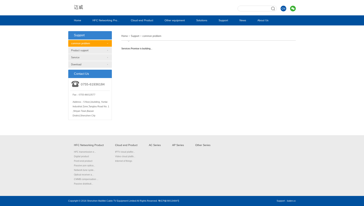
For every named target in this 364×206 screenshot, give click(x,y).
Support (223, 20)
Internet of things (123, 161)
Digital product (81, 156)
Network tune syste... (84, 170)
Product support (80, 50)
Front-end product (83, 161)
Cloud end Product (142, 20)
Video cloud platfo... (125, 156)
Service (75, 57)
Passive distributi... (83, 183)
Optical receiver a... (84, 174)
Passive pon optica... (84, 165)
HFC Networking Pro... (106, 20)
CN (283, 8)
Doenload (76, 64)
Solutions (201, 20)
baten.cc (291, 201)
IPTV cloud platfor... (125, 152)
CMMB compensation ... (86, 179)
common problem (80, 43)
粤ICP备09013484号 (168, 201)
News (242, 20)
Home (77, 20)
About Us (262, 20)
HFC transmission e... (85, 152)
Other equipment (175, 20)
